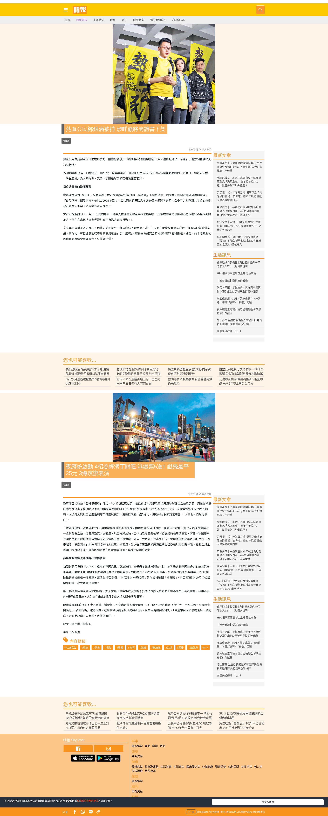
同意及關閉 (268, 802)
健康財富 (138, 19)
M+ (206, 647)
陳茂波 (156, 647)
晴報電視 (81, 19)
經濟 (85, 647)
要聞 (147, 746)
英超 (169, 647)
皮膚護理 (137, 771)
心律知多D (178, 19)
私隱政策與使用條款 (87, 800)
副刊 (124, 19)
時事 (113, 19)
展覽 (120, 647)
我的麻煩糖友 (158, 19)
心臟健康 (207, 766)
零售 (97, 647)
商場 (132, 647)
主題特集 (98, 19)
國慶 (181, 647)
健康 (67, 19)
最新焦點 (137, 746)
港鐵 (143, 647)
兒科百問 (233, 766)
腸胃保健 (220, 766)
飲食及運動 (151, 766)
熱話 (155, 746)
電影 (108, 647)
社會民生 (71, 647)
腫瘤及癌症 (193, 766)
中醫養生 (178, 766)
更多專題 (150, 771)
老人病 (258, 766)
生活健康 (165, 766)
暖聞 (162, 746)
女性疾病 (246, 766)
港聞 (66, 141)
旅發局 (194, 647)
